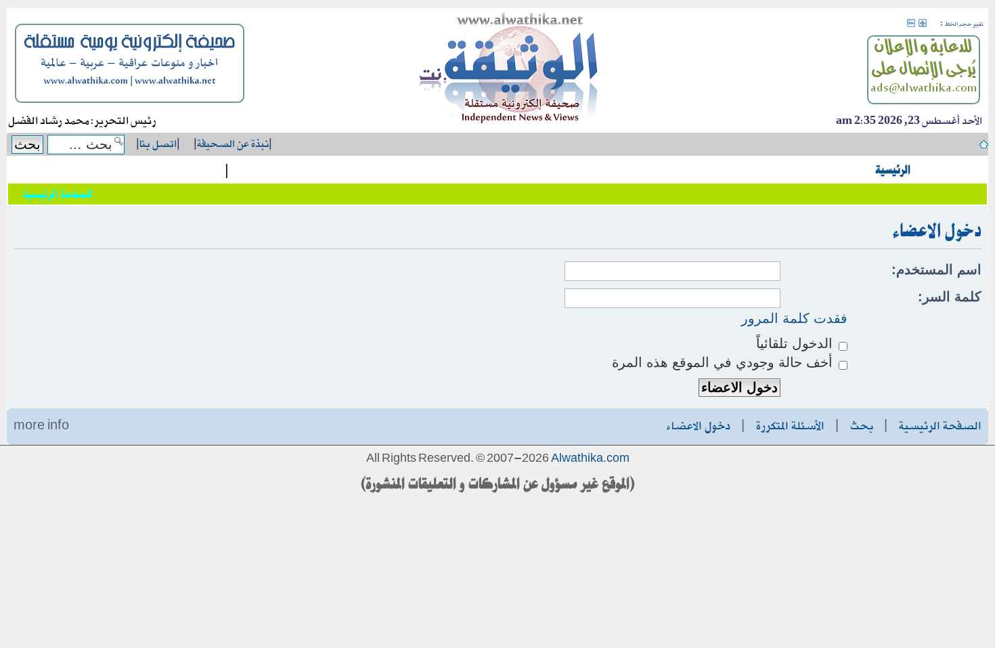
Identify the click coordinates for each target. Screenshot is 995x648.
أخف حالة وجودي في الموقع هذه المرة (724, 362)
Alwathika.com (590, 459)
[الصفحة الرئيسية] (509, 70)
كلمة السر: (949, 296)
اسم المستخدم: (936, 269)
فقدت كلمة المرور (794, 318)
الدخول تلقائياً (796, 343)
